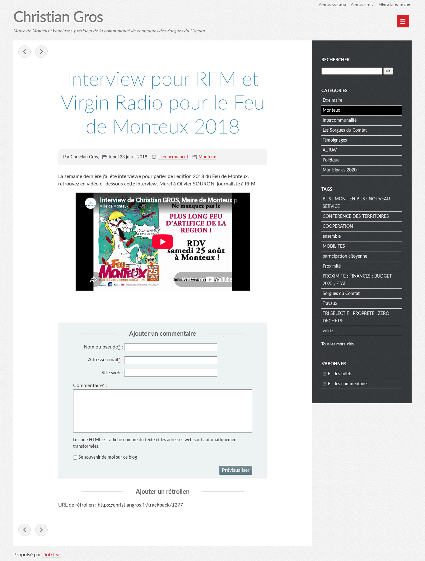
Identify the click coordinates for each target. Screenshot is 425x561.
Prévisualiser (236, 470)
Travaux (330, 304)
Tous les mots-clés (337, 344)
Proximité (332, 266)
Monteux (207, 157)
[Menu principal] (403, 21)
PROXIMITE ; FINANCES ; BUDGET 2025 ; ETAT (357, 280)
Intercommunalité (340, 120)
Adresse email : (105, 359)
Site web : (112, 372)
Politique (331, 160)
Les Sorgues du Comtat (345, 130)
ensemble (332, 236)
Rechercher (335, 60)
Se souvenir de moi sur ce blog (107, 457)
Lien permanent (173, 157)
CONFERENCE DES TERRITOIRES (356, 216)
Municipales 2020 (340, 170)
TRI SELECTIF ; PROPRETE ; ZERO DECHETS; (356, 317)
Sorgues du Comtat (341, 294)
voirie (328, 331)
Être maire (332, 100)
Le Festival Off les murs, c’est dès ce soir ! (24, 51)
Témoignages (335, 140)
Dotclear (51, 554)
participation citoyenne (345, 256)
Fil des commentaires (348, 384)
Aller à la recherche (394, 4)
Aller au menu (362, 4)
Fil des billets (340, 374)
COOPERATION (338, 226)
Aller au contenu (332, 4)
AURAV (330, 150)
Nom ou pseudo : (103, 346)
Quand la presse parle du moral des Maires (41, 51)
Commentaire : (90, 385)
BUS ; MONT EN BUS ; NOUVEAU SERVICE (356, 203)
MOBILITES (334, 246)
